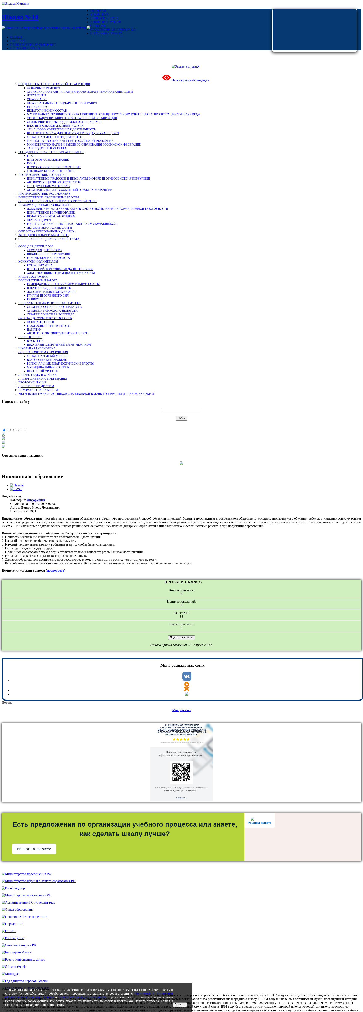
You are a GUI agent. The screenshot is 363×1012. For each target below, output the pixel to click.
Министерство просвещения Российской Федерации (70, 140)
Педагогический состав (47, 110)
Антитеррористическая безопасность (58, 333)
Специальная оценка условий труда (48, 239)
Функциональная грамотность (43, 235)
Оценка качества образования (43, 352)
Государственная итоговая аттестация (51, 152)
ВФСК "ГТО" (35, 341)
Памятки (34, 329)
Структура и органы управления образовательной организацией (80, 91)
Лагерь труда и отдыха (37, 374)
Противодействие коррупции (42, 174)
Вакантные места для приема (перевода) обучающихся (73, 133)
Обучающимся (39, 220)
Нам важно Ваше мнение (39, 390)
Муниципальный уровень (48, 367)
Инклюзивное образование (49, 254)
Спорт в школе (30, 337)
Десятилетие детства (36, 386)
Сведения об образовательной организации (54, 84)
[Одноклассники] (187, 690)
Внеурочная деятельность (49, 288)
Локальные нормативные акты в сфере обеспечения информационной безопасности (97, 208)
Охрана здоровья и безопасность (45, 318)
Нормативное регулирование (51, 212)
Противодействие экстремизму (44, 193)
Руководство (37, 106)
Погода (7, 702)
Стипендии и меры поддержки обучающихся (64, 122)
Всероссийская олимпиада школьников (60, 269)
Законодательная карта (46, 148)
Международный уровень (48, 356)
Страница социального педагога (54, 307)
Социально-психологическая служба (49, 303)
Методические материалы (48, 186)
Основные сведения (43, 88)
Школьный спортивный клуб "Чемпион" (59, 344)
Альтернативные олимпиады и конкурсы (61, 273)
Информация (36, 500)
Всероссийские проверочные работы (48, 197)
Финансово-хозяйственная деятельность (61, 129)
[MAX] (186, 694)
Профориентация (32, 382)
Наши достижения (33, 276)
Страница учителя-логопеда (50, 314)
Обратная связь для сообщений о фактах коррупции (69, 189)
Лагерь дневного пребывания (42, 378)
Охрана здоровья (40, 322)
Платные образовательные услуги (55, 125)
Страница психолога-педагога (52, 310)
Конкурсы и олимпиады (38, 261)
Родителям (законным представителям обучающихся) (72, 223)
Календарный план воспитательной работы (63, 284)
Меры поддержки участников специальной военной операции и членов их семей (86, 393)
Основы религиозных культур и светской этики (57, 201)
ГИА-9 (31, 156)
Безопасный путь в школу (48, 325)
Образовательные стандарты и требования (62, 103)
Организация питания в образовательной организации (72, 118)
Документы (36, 95)
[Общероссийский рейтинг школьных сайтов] (44, 28)
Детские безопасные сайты (49, 227)
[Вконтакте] (187, 680)
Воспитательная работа (38, 280)
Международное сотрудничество (54, 137)
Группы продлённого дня (48, 295)
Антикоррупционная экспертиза (54, 182)
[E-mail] (16, 489)
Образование (37, 99)
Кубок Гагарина (40, 265)
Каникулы (35, 299)
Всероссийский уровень (47, 359)
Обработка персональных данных (46, 231)
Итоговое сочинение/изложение (54, 167)
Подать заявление (181, 637)
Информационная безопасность (44, 205)
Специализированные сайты (50, 171)
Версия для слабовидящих (190, 80)
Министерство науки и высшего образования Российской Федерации (84, 144)
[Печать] (17, 485)
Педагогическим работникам (51, 216)
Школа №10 (20, 17)
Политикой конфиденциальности (82, 997)
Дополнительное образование (51, 291)
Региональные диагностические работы (60, 363)
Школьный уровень (42, 371)
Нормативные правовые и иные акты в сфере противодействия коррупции (88, 178)
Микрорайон (181, 710)
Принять (180, 1004)
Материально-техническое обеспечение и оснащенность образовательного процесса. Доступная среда (113, 114)
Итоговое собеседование (48, 159)
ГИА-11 (32, 163)
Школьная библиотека (36, 348)
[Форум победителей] (88, 28)
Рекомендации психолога (48, 257)
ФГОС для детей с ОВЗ (35, 246)
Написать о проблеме (34, 849)
